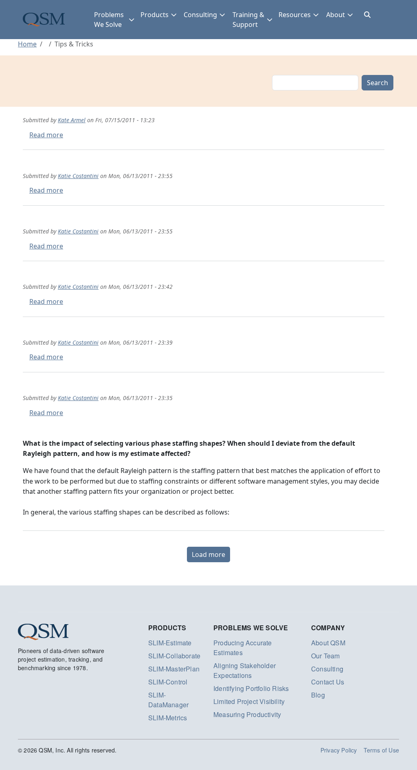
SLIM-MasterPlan (174, 668)
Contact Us (327, 681)
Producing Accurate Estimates (242, 647)
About (335, 14)
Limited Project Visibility (249, 701)
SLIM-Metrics (167, 717)
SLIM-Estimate (170, 642)
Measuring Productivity (247, 714)
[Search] (367, 15)
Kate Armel (72, 120)
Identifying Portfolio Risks (251, 688)
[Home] (44, 19)
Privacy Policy (338, 750)
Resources (295, 14)
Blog (318, 695)
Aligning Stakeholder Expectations (244, 670)
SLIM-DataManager (168, 699)
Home (27, 44)
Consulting (200, 14)
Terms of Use (381, 750)
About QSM (328, 642)
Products (154, 14)
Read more (46, 134)
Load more (208, 554)
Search (377, 82)
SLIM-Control (167, 681)
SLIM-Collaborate (174, 655)
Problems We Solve (109, 19)
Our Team (325, 655)
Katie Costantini (78, 176)
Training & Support (248, 19)
